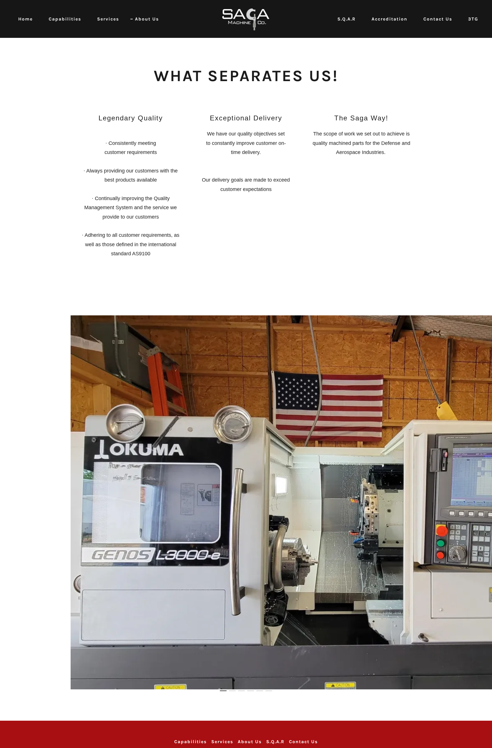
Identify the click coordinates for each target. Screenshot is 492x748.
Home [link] (25, 19)
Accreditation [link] (389, 19)
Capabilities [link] (65, 19)
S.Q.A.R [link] (346, 19)
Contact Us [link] (437, 19)
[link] (246, 18)
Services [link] (108, 19)
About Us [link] (147, 19)
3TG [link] (473, 19)
